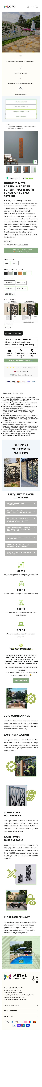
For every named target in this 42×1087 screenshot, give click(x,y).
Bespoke (15, 393)
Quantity (8, 324)
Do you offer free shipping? (15, 503)
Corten (20, 273)
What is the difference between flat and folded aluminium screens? (19, 520)
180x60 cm (21, 282)
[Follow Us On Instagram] (33, 979)
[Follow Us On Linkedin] (37, 979)
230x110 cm (21, 288)
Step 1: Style (10, 259)
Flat (6, 263)
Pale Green (25, 273)
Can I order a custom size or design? (19, 537)
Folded (14, 263)
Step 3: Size (9, 279)
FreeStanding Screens (21, 111)
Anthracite (15, 273)
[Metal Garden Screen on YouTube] (37, 982)
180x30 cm (9, 282)
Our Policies (10, 1011)
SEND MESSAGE (21, 680)
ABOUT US (9, 1017)
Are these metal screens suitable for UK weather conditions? (18, 529)
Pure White (29, 273)
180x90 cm (9, 288)
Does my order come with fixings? (19, 553)
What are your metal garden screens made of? (19, 511)
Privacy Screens (21, 102)
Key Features (7, 393)
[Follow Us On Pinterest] (37, 976)
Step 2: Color (13, 269)
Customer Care (12, 1005)
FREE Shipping (23, 244)
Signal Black (6, 273)
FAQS (21, 393)
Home (9, 124)
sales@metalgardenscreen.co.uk (15, 999)
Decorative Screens (21, 107)
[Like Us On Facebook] (33, 976)
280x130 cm (9, 294)
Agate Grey (11, 273)
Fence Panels (21, 116)
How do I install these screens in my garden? (18, 545)
